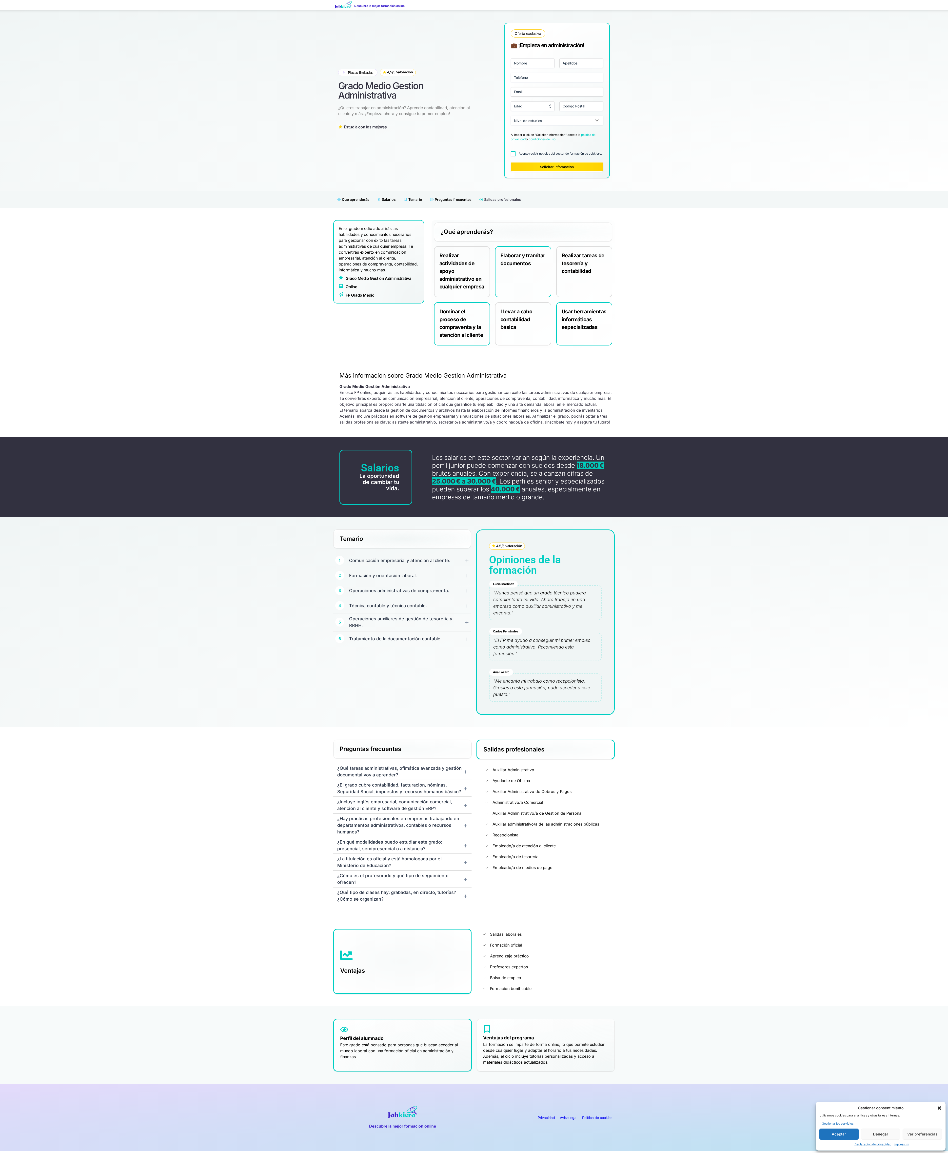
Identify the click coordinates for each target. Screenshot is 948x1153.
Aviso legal (568, 1117)
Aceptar (839, 1134)
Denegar (880, 1134)
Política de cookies (597, 1117)
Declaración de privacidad (872, 1144)
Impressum (901, 1144)
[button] (939, 1108)
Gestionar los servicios (837, 1123)
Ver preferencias (922, 1134)
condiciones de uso (542, 139)
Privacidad (546, 1117)
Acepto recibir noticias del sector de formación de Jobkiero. (560, 153)
